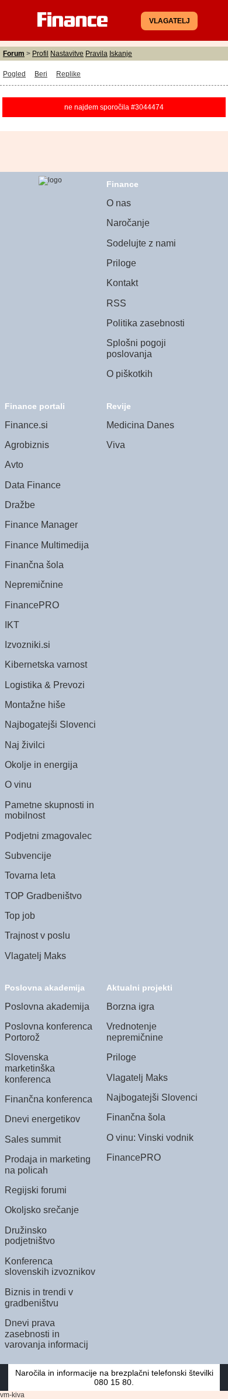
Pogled (14, 74)
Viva (115, 445)
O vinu (18, 785)
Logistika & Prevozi (45, 685)
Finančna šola (34, 565)
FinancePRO (32, 605)
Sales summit (33, 1139)
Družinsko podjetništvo (30, 1235)
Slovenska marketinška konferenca (30, 1068)
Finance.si (26, 425)
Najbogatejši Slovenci (50, 725)
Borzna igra (130, 1007)
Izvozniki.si (27, 645)
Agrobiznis (27, 445)
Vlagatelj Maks (35, 956)
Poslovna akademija (47, 1007)
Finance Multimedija (47, 545)
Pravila (96, 54)
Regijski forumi (36, 1190)
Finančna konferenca (48, 1099)
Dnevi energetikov (42, 1119)
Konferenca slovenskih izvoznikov (50, 1266)
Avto (14, 465)
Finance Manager (41, 525)
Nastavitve (67, 54)
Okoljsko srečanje (42, 1210)
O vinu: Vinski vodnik (150, 1138)
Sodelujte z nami (141, 243)
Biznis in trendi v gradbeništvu (39, 1297)
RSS (116, 303)
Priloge (121, 263)
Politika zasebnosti (145, 323)
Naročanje (128, 223)
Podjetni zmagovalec (48, 836)
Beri (40, 74)
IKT (12, 625)
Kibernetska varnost (46, 664)
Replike (68, 74)
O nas (118, 203)
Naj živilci (25, 745)
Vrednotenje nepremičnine (134, 1031)
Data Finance (33, 485)
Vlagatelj (169, 21)
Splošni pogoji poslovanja (136, 348)
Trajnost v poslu (37, 935)
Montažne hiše (35, 705)
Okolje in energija (41, 765)
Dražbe (20, 505)
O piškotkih (129, 374)
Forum (14, 54)
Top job (20, 916)
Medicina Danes (140, 425)
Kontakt (122, 283)
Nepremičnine (34, 585)
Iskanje (120, 54)
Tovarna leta (30, 875)
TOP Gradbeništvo (43, 896)
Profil (40, 54)
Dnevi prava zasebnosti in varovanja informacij (46, 1333)
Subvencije (28, 856)
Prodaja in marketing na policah (48, 1164)
